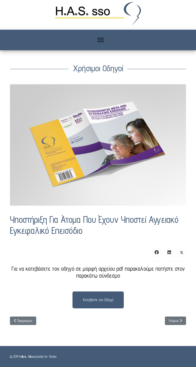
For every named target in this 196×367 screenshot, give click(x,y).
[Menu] (100, 40)
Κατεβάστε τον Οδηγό (98, 299)
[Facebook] (156, 252)
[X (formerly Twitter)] (181, 252)
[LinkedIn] (169, 252)
